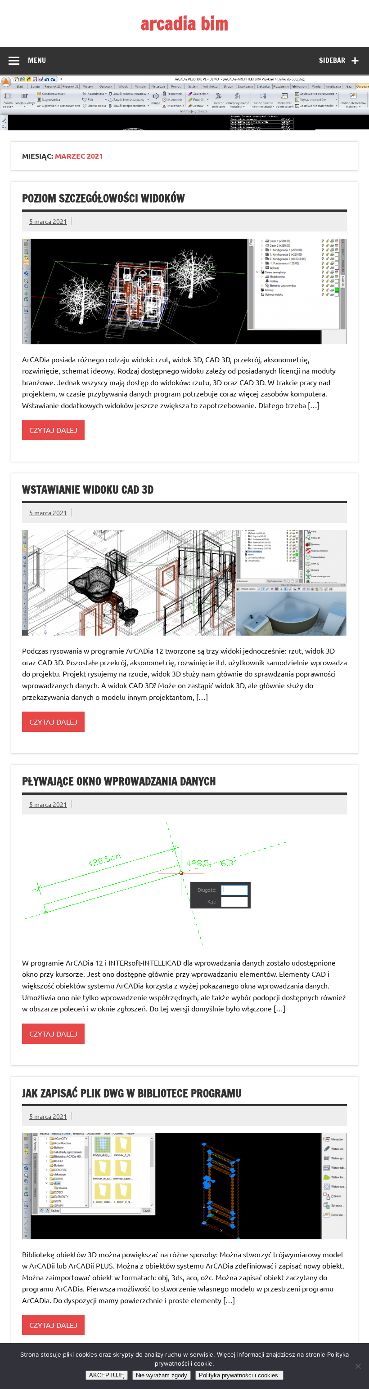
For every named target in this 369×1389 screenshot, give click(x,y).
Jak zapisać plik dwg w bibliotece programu (132, 1093)
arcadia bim (184, 23)
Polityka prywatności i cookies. (239, 1375)
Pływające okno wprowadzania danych (119, 781)
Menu (37, 60)
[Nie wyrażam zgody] (357, 1366)
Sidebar (332, 60)
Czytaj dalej (53, 429)
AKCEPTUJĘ (106, 1375)
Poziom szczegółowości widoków (103, 198)
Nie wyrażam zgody (161, 1375)
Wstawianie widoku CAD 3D (87, 489)
